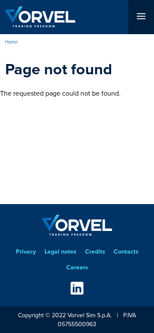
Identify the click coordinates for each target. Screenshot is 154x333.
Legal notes (60, 251)
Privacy (26, 251)
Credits (95, 251)
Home (11, 41)
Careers (77, 267)
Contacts (126, 251)
